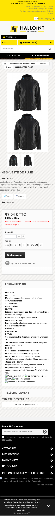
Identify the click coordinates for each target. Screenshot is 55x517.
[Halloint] (27, 29)
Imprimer (11, 202)
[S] (15, 245)
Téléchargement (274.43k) (28, 404)
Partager (20, 196)
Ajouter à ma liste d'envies (22, 263)
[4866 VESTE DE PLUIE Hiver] (27, 92)
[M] (19, 245)
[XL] (28, 245)
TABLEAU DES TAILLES (15, 399)
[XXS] (7, 245)
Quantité (9, 232)
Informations (14, 56)
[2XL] (32, 245)
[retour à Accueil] (5, 63)
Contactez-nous (42, 56)
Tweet (8, 196)
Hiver (8, 67)
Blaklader (43, 64)
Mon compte (10, 460)
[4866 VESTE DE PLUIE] (27, 132)
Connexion (11, 37)
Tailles (8, 241)
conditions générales (27, 437)
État (4, 178)
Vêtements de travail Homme (22, 64)
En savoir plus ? (21, 513)
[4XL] (41, 245)
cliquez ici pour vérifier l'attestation (26, 481)
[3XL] (36, 245)
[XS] (11, 245)
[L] (24, 245)
